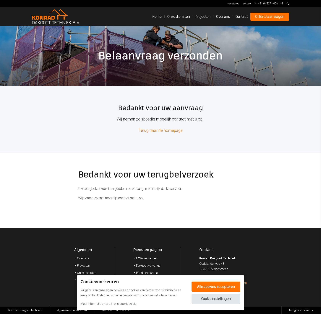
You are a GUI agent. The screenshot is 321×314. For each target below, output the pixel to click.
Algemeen (83, 250)
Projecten (202, 16)
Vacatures (233, 3)
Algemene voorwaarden (72, 310)
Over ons (223, 16)
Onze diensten (178, 16)
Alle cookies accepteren (216, 287)
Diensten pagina (147, 250)
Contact (241, 16)
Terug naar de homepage (161, 130)
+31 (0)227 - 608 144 (270, 3)
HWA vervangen (147, 258)
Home (157, 16)
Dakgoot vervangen (149, 265)
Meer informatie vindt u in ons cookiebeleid (108, 303)
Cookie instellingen (216, 299)
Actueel (247, 3)
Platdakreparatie (147, 273)
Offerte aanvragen (269, 16)
